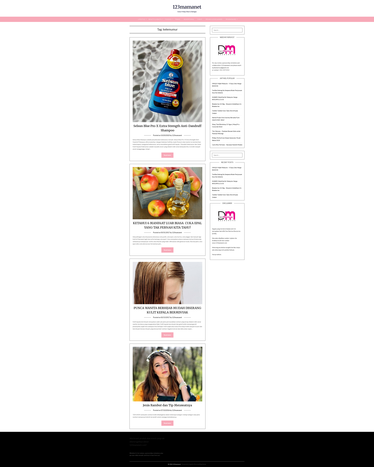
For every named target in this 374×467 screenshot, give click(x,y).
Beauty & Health (155, 19)
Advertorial (189, 19)
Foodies (168, 19)
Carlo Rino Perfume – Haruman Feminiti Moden (227, 145)
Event (200, 19)
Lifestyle (141, 19)
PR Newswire (231, 19)
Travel (177, 19)
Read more (167, 155)
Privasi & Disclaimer (214, 19)
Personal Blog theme (200, 464)
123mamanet (187, 7)
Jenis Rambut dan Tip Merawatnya (167, 405)
